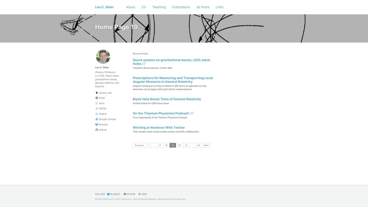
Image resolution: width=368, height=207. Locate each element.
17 (160, 145)
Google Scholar (107, 119)
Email (101, 97)
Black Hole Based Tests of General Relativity (167, 99)
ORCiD (102, 108)
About (130, 7)
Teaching (159, 7)
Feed (144, 194)
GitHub (130, 194)
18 (166, 145)
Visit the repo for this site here (171, 199)
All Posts (203, 7)
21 (186, 145)
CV (144, 7)
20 (179, 145)
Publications (181, 7)
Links (220, 7)
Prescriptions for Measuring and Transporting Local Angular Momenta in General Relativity (173, 80)
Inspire (102, 113)
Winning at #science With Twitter (159, 127)
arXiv (101, 103)
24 (198, 145)
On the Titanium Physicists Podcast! (161, 113)
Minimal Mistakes (148, 199)
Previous (139, 145)
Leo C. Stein (104, 7)
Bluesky (103, 124)
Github (102, 129)
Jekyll (135, 199)
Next (206, 145)
